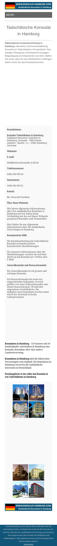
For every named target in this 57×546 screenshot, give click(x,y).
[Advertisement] (28, 93)
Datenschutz (28, 544)
